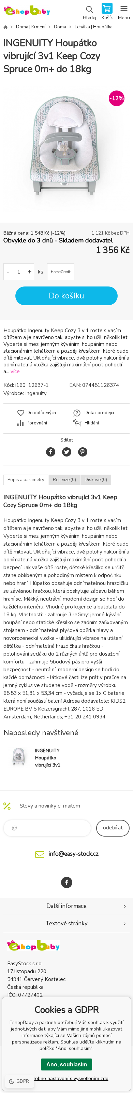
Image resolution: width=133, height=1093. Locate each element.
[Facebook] (66, 882)
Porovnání (37, 423)
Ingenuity (36, 393)
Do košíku (66, 296)
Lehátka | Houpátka (94, 27)
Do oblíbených (41, 413)
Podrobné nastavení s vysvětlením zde (66, 1078)
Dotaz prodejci (99, 413)
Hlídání (92, 423)
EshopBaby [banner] (26, 12)
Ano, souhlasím (66, 1064)
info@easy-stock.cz (73, 854)
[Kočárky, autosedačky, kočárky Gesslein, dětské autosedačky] (5, 27)
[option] (66, 149)
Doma (60, 27)
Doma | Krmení (30, 27)
